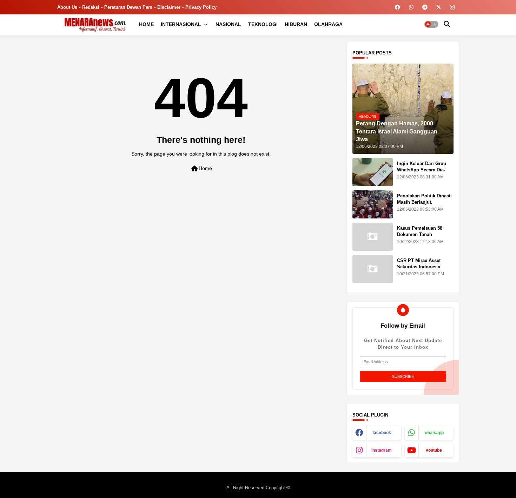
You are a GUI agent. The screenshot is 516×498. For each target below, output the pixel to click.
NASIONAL (228, 24)
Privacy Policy (201, 7)
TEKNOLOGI (263, 24)
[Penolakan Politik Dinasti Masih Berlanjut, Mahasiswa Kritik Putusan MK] (372, 204)
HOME (146, 24)
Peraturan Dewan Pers (128, 7)
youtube (434, 450)
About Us (67, 7)
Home (201, 168)
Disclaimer (168, 7)
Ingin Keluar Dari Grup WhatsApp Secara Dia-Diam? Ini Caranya (421, 170)
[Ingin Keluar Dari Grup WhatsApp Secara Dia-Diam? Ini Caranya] (372, 172)
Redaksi (90, 7)
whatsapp (434, 432)
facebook (381, 432)
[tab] (146, 24)
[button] (431, 24)
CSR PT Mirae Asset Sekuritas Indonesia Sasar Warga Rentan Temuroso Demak (419, 270)
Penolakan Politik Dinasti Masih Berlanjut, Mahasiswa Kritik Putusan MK (425, 205)
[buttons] (397, 7)
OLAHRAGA (328, 24)
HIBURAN (296, 24)
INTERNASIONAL (181, 24)
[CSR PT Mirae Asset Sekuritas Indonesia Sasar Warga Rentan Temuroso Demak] (372, 269)
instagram (381, 450)
